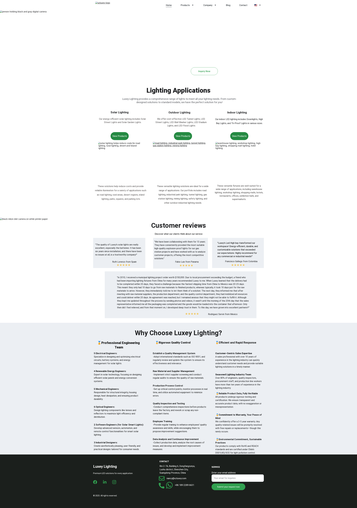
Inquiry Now (204, 71)
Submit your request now (228, 487)
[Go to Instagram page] (114, 482)
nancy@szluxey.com (176, 478)
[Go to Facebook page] (95, 482)
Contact (243, 5)
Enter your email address (224, 472)
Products (185, 5)
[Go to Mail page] (162, 478)
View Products (183, 136)
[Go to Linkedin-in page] (105, 482)
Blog (228, 5)
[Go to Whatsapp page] (169, 485)
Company (207, 5)
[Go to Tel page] (161, 485)
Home (169, 5)
